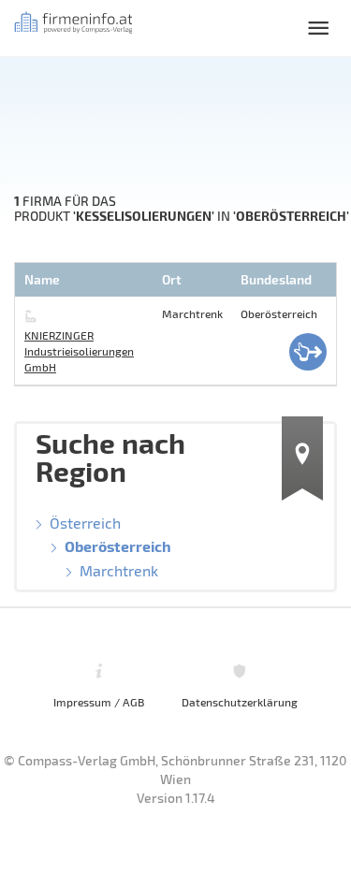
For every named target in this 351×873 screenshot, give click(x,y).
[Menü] (318, 28)
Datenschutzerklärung (240, 701)
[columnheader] (86, 280)
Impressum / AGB (98, 701)
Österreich (85, 522)
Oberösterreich (118, 546)
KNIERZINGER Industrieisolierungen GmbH (79, 350)
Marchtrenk (119, 570)
